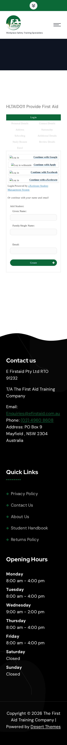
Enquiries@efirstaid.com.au (33, 413)
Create (33, 262)
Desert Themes (46, 726)
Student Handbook (29, 528)
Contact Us (22, 505)
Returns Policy (25, 539)
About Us (20, 516)
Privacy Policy (24, 493)
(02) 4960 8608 (37, 420)
